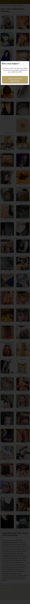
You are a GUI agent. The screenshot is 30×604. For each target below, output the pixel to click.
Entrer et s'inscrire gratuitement (15, 80)
